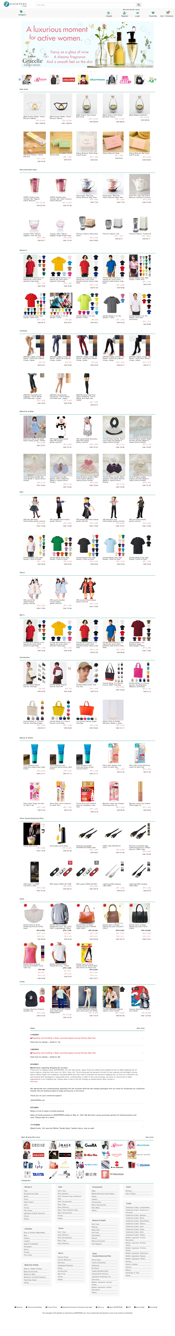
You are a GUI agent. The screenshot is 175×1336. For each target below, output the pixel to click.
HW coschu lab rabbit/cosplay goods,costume (29, 601)
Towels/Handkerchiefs (100, 1271)
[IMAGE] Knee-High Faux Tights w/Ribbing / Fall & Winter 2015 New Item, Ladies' (86, 397)
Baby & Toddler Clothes (33, 1268)
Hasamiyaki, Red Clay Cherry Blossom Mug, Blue (86, 196)
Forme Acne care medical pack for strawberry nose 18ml (86, 805)
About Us (19, 1307)
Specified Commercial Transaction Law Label (77, 1307)
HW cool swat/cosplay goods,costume (137, 520)
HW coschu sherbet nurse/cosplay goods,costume (57, 601)
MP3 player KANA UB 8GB (86, 884)
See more (141, 1028)
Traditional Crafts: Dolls (135, 1232)
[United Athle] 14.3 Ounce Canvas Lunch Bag (60, 722)
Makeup (95, 1227)
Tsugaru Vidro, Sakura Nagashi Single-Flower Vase (60, 234)
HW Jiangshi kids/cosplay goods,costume (60, 520)
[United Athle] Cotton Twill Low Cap (86, 685)
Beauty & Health (99, 1220)
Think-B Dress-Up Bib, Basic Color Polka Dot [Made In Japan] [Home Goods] (114, 440)
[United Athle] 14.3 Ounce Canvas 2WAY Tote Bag (112, 684)
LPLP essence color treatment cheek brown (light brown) (34, 767)
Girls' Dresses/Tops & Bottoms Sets (69, 1197)
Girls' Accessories (65, 1201)
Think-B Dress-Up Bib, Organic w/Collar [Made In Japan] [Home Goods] (139, 478)
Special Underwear (31, 1244)
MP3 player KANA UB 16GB (60, 884)
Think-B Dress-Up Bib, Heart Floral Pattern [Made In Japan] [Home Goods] (87, 478)
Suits (26, 1205)
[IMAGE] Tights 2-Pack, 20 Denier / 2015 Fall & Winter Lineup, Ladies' (33, 358)
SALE (128, 1187)
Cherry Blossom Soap (111, 153)
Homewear (28, 1246)
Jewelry (95, 1199)
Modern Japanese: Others (135, 1258)
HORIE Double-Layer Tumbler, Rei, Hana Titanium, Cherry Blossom (61, 199)
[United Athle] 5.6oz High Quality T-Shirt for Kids (33, 558)
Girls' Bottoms (63, 1193)
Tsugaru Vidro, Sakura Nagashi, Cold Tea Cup (32, 234)
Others (26, 1219)
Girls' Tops (62, 1191)
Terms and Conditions (35, 1307)
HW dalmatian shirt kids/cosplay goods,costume (114, 520)
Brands (94, 1238)
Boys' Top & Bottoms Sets (68, 1210)
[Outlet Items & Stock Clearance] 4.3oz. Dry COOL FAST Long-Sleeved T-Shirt (61, 926)
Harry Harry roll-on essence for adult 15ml (60, 804)
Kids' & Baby (130, 1193)
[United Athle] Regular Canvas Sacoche (58, 685)
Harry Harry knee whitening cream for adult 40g (139, 766)
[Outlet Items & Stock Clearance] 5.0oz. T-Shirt (59, 965)
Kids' (60, 1187)
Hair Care (95, 1232)
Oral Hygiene (97, 1244)
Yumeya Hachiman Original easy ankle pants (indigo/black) (60, 1011)
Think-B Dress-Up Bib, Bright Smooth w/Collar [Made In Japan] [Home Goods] (140, 440)
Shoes (60, 1268)
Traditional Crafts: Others (135, 1235)
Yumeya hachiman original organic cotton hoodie (113, 1010)
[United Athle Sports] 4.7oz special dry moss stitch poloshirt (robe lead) (33, 279)
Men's (60, 1253)
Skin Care (95, 1224)
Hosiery (27, 1252)
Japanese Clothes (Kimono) (34, 1213)
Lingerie (27, 1241)
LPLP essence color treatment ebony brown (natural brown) (85, 767)
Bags (94, 1191)
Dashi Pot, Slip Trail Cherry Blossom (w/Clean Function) (140, 196)
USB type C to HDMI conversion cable (31, 885)
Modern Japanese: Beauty (136, 1256)
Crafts (128, 1203)
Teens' (61, 1228)
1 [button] (84, 72)
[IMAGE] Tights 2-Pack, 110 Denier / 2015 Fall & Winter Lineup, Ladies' (113, 358)
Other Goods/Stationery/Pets (101, 1254)
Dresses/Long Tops (31, 1193)
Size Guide (153, 1307)
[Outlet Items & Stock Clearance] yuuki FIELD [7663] (138, 926)
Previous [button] (19, 79)
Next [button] (155, 79)
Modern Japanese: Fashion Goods (136, 1249)
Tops (26, 1191)
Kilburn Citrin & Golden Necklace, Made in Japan (112, 722)
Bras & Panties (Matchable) (34, 1232)
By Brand (95, 1268)
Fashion (129, 1267)
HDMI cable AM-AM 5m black (112, 847)
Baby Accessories (31, 1271)
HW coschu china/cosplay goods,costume (86, 601)
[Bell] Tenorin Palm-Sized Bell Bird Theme (112, 116)
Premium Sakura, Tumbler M (140, 234)
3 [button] (91, 72)
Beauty (128, 1270)
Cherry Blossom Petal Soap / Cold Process (87, 154)
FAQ (129, 1307)
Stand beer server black (59, 846)
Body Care (96, 1230)
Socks (26, 1249)
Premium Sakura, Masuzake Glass (87, 234)
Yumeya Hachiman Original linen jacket (139, 1010)
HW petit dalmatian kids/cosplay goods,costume (34, 520)
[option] (87, 44)
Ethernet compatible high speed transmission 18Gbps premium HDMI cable (139, 847)
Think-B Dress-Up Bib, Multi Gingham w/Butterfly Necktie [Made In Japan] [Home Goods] (114, 479)
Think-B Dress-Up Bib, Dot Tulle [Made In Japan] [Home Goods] (34, 478)
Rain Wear (96, 1207)
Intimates (28, 1229)
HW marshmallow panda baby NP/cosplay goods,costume (59, 440)
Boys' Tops (62, 1204)
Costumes (95, 1279)
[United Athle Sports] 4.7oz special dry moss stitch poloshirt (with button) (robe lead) (113, 280)
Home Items (96, 1260)
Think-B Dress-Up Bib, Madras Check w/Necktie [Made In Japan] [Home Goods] (59, 479)
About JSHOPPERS (115, 1307)
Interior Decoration (99, 1262)
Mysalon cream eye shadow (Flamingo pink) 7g (113, 804)
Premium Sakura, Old (111, 234)
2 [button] (87, 72)
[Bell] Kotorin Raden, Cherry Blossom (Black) (60, 117)
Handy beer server (30, 846)
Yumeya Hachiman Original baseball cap (33, 1010)
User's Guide (139, 1307)
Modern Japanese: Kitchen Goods (102, 1283)
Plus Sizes (28, 1210)
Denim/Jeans (29, 1202)
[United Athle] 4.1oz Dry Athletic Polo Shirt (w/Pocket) (138, 317)
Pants (26, 1199)
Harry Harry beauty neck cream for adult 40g (112, 766)
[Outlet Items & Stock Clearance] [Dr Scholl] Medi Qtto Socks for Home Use (86, 966)
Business (61, 1262)
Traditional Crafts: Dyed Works (137, 1221)
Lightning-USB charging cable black (138, 885)
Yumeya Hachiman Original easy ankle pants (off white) (87, 1010)
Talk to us (100, 1307)
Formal (26, 1207)
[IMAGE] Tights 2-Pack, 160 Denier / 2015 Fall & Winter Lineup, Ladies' (140, 358)
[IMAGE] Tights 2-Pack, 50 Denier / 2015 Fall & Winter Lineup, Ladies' (60, 358)
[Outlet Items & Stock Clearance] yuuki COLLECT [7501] (113, 926)
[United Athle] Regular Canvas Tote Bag (31, 685)
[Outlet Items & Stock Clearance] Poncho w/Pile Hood (33, 926)
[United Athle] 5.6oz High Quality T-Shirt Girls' (138, 278)
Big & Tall (61, 1274)
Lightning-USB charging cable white (112, 885)
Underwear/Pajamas (65, 1265)
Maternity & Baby (32, 1265)
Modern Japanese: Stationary (137, 1253)
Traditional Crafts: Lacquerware (137, 1207)
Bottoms (129, 1191)
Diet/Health (96, 1235)
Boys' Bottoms (63, 1207)
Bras (25, 1235)
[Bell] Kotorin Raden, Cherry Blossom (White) (34, 117)
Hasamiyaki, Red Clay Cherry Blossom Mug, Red (113, 196)
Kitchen (128, 1261)
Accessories (62, 1271)
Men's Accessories (99, 1205)
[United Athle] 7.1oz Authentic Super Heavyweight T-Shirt (136, 644)
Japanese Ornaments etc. (101, 1276)
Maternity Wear (29, 1274)
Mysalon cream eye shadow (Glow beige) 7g (139, 804)
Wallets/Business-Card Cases (103, 1193)
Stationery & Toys (132, 1272)
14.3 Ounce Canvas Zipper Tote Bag (86, 722)
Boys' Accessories (65, 1213)
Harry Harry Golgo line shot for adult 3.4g (33, 804)
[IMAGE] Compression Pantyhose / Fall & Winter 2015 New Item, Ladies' (60, 396)
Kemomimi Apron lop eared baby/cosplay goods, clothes (34, 440)
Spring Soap (54, 155)
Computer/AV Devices (100, 1274)
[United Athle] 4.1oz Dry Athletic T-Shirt (59, 317)
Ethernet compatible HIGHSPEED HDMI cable (86, 847)
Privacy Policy (52, 1307)
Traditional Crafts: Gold (134, 1226)
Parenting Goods (30, 1280)
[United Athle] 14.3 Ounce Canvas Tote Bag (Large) (33, 722)
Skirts (26, 1196)
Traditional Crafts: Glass (135, 1229)
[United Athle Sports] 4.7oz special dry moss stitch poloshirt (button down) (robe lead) (87, 280)
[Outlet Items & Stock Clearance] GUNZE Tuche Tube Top (33, 966)
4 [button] (94, 72)
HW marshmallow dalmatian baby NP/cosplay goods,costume (86, 440)
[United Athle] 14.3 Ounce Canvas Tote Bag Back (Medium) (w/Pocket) (139, 685)
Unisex (26, 1216)
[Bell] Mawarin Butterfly (138, 115)
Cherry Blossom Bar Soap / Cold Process (139, 154)
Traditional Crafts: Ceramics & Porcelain (137, 1211)
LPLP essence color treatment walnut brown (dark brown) (61, 767)
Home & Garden (132, 1264)
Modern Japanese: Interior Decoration (102, 1288)
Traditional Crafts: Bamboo (136, 1215)
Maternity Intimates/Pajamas (35, 1277)
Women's (28, 1187)
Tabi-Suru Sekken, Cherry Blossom (33, 155)
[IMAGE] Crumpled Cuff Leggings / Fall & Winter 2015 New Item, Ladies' (32, 396)
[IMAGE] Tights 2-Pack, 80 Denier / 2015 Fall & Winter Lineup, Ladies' (86, 358)
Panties (27, 1238)
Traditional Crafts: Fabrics (136, 1223)
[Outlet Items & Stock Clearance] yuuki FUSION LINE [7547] (86, 926)
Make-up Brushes (98, 1241)
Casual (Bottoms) (64, 1260)
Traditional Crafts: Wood (135, 1218)
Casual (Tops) (63, 1257)
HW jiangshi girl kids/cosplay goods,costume (87, 520)
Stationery (96, 1265)
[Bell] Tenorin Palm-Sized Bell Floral (86, 116)
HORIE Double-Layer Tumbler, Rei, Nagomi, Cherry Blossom (31, 199)
